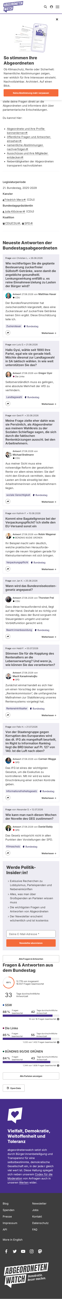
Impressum (10, 1223)
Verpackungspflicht (17, 562)
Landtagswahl (14, 397)
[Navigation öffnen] (57, 7)
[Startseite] (13, 6)
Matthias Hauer (47, 294)
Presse (7, 1216)
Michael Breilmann (23, 454)
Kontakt (37, 1216)
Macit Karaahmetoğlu (25, 676)
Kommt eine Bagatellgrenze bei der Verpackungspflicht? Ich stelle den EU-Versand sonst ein (30, 522)
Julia (14, 211)
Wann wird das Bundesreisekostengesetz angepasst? (30, 588)
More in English (13, 1239)
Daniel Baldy (45, 826)
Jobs (35, 1210)
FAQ (34, 1229)
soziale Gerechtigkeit (18, 494)
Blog (5, 1203)
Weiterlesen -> (49, 333)
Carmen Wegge (47, 758)
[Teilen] (7, 332)
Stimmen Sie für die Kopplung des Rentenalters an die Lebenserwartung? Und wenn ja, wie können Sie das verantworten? (30, 659)
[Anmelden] (51, 7)
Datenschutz (40, 1223)
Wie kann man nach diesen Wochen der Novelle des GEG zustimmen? (30, 816)
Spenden (8, 1210)
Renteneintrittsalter (16, 708)
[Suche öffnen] (45, 7)
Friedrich (14, 199)
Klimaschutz (13, 846)
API (5, 1229)
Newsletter (39, 1203)
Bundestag (32, 326)
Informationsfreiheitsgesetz (21, 791)
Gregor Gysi (45, 373)
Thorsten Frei (46, 597)
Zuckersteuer (13, 326)
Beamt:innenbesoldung (19, 629)
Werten (24, 1182)
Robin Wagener (47, 534)
